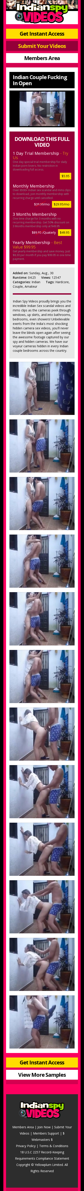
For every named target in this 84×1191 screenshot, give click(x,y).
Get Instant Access (42, 33)
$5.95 (65, 176)
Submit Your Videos (42, 46)
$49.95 (64, 232)
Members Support (46, 1133)
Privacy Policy (26, 1146)
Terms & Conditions (53, 1146)
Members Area (42, 58)
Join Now (44, 1127)
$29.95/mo (61, 204)
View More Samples (42, 1074)
